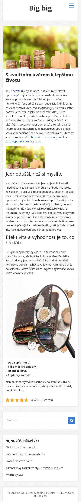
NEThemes (40, 495)
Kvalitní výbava (15, 474)
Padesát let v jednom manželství (25, 454)
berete (16, 91)
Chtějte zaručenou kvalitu (21, 447)
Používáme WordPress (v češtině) (26, 492)
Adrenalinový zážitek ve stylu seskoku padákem (34, 468)
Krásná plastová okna (19, 461)
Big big (40, 8)
